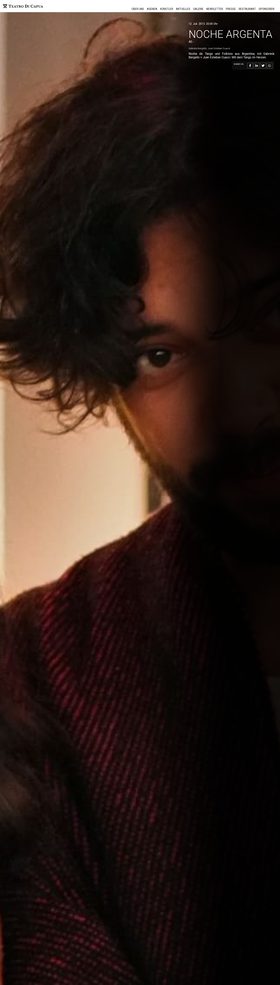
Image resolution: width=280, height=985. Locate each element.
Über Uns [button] (138, 9)
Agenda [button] (152, 9)
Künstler (166, 9)
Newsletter (214, 9)
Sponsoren (266, 9)
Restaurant (247, 9)
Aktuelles (183, 9)
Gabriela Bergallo (197, 48)
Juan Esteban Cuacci (219, 48)
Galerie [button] (198, 9)
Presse (231, 9)
